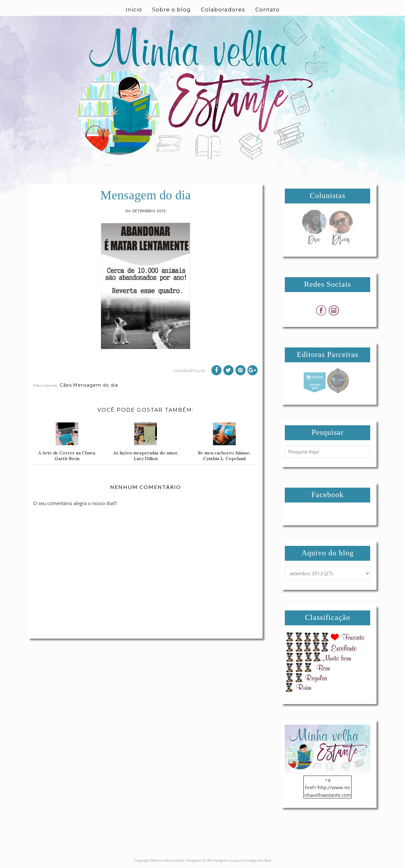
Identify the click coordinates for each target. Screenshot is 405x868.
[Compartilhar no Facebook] (216, 370)
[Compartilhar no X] (228, 370)
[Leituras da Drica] (340, 243)
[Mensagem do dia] (314, 243)
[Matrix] (314, 391)
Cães (66, 385)
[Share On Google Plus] (252, 370)
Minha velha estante (167, 860)
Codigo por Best (258, 860)
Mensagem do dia (95, 385)
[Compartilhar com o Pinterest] (240, 370)
